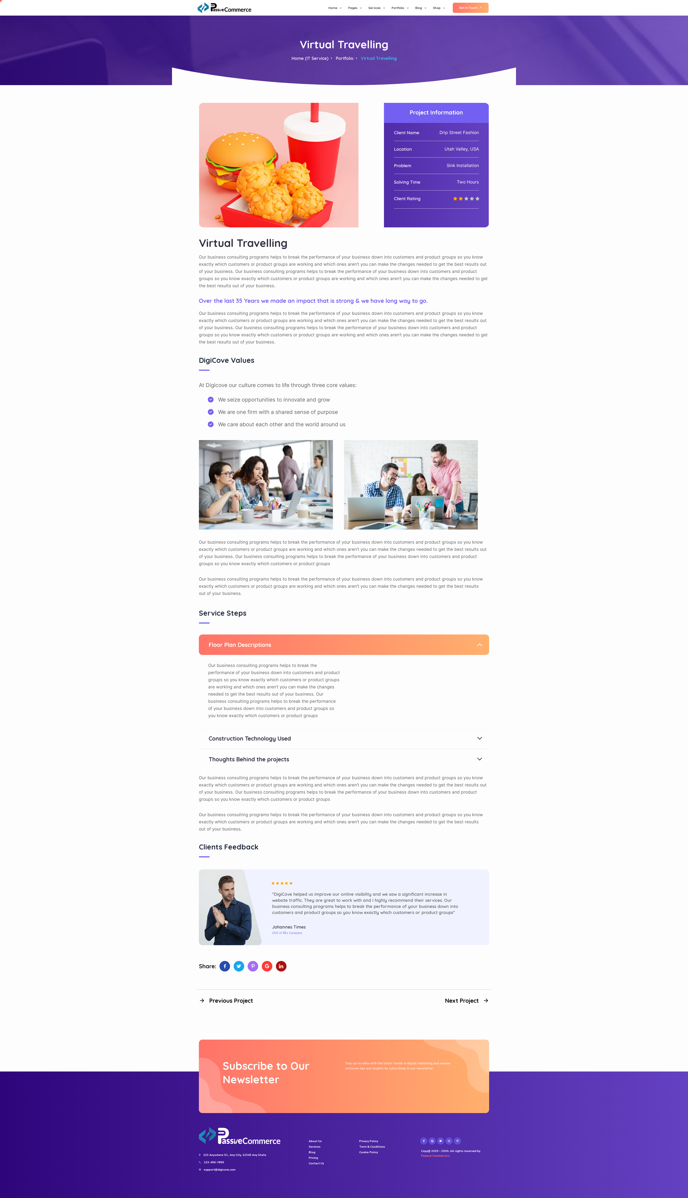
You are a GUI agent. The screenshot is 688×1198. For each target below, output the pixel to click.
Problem (402, 165)
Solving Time (407, 182)
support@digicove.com (219, 1170)
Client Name (406, 132)
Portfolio (344, 58)
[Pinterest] (253, 966)
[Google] (267, 966)
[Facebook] (224, 966)
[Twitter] (239, 966)
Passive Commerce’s (435, 1156)
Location (403, 149)
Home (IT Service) (310, 58)
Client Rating (407, 198)
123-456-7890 (214, 1162)
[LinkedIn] (281, 966)
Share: (207, 966)
